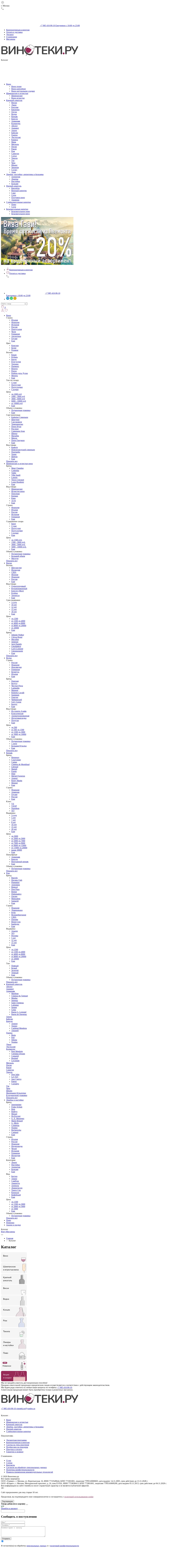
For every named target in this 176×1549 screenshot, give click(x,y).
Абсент (9, 986)
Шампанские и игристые (17, 1422)
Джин (8, 1044)
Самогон (10, 1070)
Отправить (6, 1539)
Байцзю (9, 1019)
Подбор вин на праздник (17, 1447)
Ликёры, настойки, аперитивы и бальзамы (25, 1427)
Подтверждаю (7, 1501)
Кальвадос (10, 1049)
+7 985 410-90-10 (64, 1387)
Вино (8, 1420)
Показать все (12, 461)
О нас (8, 1460)
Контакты (10, 1465)
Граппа (9, 1033)
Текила (9, 1072)
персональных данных (36, 1546)
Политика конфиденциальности (20, 1470)
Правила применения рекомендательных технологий (29, 1472)
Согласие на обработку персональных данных (26, 1467)
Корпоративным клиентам (18, 30)
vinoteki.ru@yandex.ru (25, 1408)
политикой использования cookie (78, 1497)
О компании (11, 37)
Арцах (9, 1017)
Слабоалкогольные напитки (18, 1431)
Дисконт (10, 34)
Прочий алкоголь (13, 1429)
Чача (8, 1088)
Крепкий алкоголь (14, 1424)
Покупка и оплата (14, 1449)
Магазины (10, 39)
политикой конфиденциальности (64, 1546)
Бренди (9, 1021)
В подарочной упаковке (16, 1095)
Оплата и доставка (14, 32)
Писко (9, 1065)
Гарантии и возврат (14, 1452)
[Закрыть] (27, 1504)
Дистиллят (11, 1047)
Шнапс (9, 1091)
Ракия (8, 1067)
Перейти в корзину (9, 1508)
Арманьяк (10, 991)
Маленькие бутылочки (16, 1093)
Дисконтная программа (16, 1440)
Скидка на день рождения (17, 1445)
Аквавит (10, 989)
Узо (7, 1086)
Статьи (9, 1463)
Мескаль (10, 1063)
